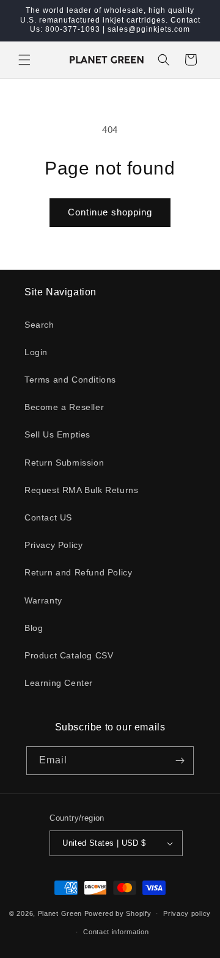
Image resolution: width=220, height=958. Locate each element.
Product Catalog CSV (68, 655)
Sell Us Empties (57, 434)
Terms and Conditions (70, 379)
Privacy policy (187, 913)
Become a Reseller (64, 407)
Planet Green (60, 913)
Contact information (115, 931)
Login (36, 352)
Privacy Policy (53, 545)
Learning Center (58, 683)
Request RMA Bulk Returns (81, 490)
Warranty (43, 600)
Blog (33, 628)
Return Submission (64, 462)
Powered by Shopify (118, 913)
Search (39, 325)
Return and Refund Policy (78, 572)
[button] (24, 59)
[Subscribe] (179, 760)
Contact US (48, 517)
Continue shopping (110, 212)
